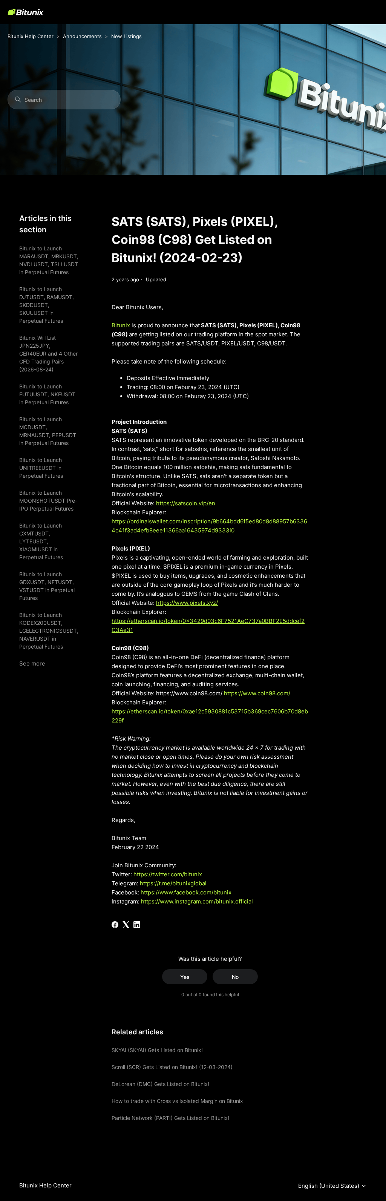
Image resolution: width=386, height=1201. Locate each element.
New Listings (126, 36)
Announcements (82, 36)
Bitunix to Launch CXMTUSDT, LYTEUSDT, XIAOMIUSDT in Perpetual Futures (41, 541)
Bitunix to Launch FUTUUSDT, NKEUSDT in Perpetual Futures (47, 394)
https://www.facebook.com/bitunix (186, 892)
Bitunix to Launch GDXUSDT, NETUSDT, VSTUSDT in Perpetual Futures (47, 586)
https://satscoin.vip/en (185, 503)
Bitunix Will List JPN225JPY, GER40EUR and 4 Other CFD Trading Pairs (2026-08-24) (48, 353)
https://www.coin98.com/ (257, 693)
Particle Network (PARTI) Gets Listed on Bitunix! (170, 1118)
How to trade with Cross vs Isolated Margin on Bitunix (177, 1101)
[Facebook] (115, 924)
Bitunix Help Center (31, 36)
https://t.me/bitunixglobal (173, 883)
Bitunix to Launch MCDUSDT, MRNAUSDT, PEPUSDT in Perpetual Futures (47, 431)
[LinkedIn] (136, 924)
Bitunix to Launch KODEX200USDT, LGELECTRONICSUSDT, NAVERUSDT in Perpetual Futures (48, 631)
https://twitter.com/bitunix (167, 874)
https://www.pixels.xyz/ (187, 602)
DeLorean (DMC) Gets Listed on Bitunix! (160, 1084)
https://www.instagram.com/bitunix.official (197, 901)
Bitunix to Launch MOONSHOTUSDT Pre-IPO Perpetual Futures (48, 500)
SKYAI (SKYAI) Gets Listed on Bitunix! (157, 1050)
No (235, 977)
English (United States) (329, 1186)
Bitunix (121, 325)
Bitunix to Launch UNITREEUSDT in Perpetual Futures (41, 468)
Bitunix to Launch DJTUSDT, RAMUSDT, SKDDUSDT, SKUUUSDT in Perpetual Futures (46, 305)
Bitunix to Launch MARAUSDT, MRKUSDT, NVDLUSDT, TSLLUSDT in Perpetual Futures (48, 260)
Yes (185, 977)
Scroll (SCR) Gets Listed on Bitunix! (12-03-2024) (172, 1067)
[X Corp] (126, 924)
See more (32, 663)
